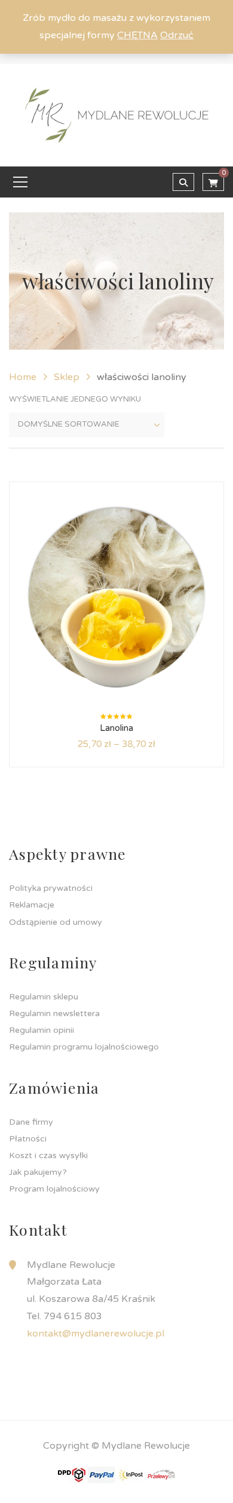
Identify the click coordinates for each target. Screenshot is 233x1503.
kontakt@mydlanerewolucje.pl (95, 1334)
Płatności (28, 1139)
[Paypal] (101, 1474)
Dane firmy (31, 1122)
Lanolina (116, 728)
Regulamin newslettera (54, 1013)
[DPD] (71, 1474)
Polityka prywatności (51, 888)
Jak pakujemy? (38, 1172)
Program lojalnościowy (54, 1189)
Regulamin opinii (41, 1030)
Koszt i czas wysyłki (48, 1155)
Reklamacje (31, 905)
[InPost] (131, 1474)
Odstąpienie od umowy (55, 922)
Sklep (66, 377)
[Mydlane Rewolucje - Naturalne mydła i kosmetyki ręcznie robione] (116, 115)
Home (22, 377)
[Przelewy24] (161, 1474)
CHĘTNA (137, 35)
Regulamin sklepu (43, 997)
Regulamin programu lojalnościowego (84, 1047)
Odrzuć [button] (177, 35)
